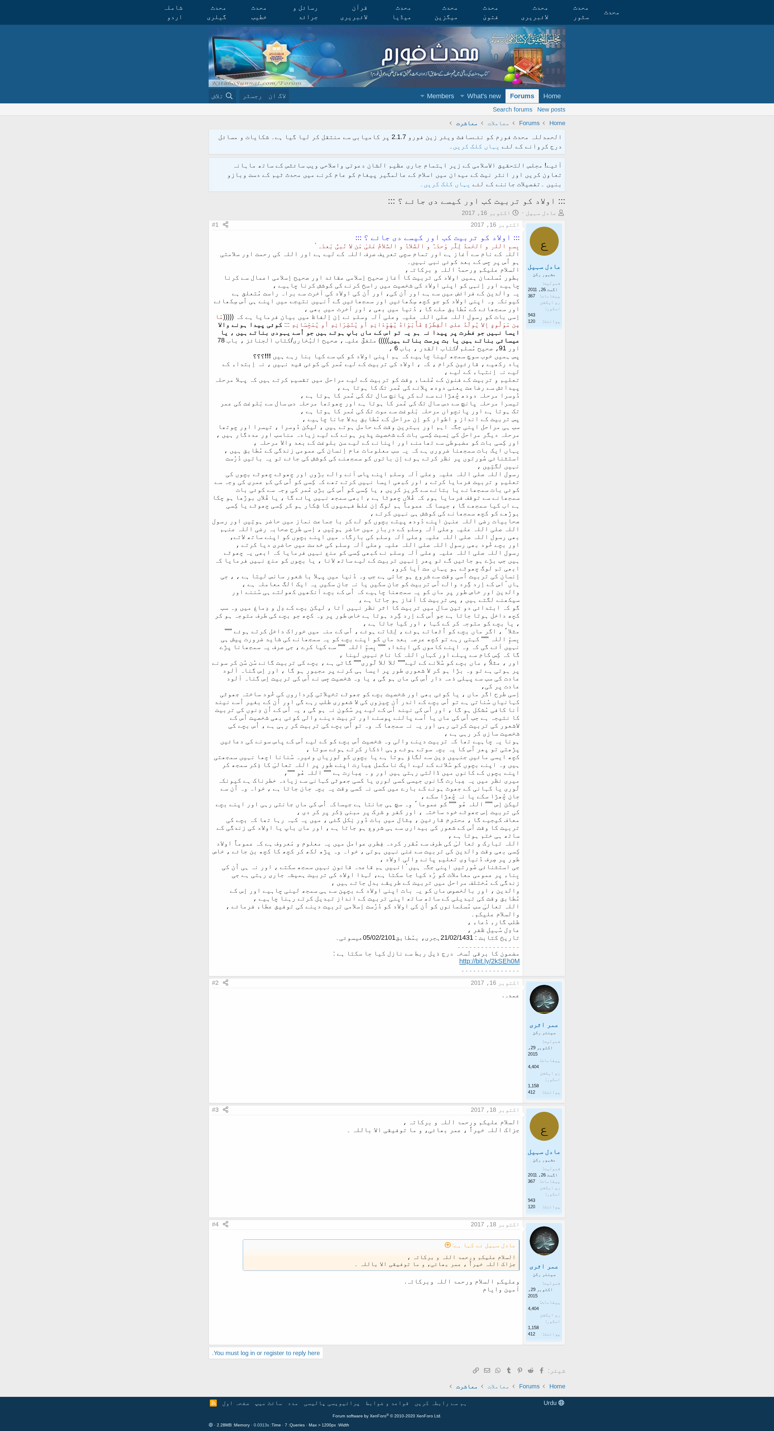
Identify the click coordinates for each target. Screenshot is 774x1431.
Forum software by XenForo (387, 1415)
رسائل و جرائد (305, 12)
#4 (215, 1224)
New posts (551, 109)
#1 (215, 224)
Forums (522, 96)
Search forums (512, 109)
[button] (462, 96)
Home (552, 96)
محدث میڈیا (401, 12)
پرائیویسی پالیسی (332, 1403)
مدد (293, 1403)
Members (440, 96)
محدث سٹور (581, 12)
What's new (484, 96)
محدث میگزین (446, 12)
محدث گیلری (216, 12)
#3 (215, 1109)
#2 (215, 982)
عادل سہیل (541, 212)
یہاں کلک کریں (476, 146)
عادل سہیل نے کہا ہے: (484, 1245)
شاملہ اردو (173, 12)
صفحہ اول (235, 1403)
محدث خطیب (259, 12)
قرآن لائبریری (354, 12)
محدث (612, 12)
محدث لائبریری (534, 12)
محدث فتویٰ (491, 12)
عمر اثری (544, 1024)
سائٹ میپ (268, 1403)
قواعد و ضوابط (387, 1403)
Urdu (551, 1403)
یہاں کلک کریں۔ (446, 184)
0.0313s (261, 1425)
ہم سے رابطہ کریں (441, 1403)
